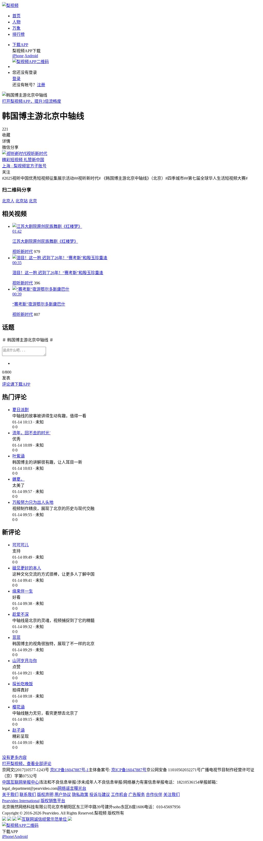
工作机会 (119, 794)
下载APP (20, 44)
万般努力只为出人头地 (32, 502)
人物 (16, 22)
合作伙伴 (154, 794)
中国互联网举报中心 (20, 782)
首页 (16, 16)
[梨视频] (10, 5)
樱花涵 (18, 707)
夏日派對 (20, 410)
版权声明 (45, 794)
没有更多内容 (14, 757)
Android (31, 56)
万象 (16, 28)
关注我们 (171, 794)
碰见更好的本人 (26, 568)
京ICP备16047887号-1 (69, 770)
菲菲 (16, 637)
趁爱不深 (20, 614)
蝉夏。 (18, 479)
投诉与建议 (99, 794)
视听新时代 (22, 251)
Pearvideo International (21, 801)
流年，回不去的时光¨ (31, 433)
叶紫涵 (18, 456)
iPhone (18, 56)
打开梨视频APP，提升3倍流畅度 (31, 101)
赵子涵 (18, 730)
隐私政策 (80, 794)
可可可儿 (20, 545)
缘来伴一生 (22, 591)
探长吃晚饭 (22, 684)
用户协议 (62, 794)
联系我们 (28, 794)
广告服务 (136, 794)
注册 (41, 85)
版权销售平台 (53, 801)
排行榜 (18, 34)
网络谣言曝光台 (72, 788)
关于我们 (10, 794)
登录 (16, 78)
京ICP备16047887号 (128, 770)
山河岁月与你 (24, 660)
